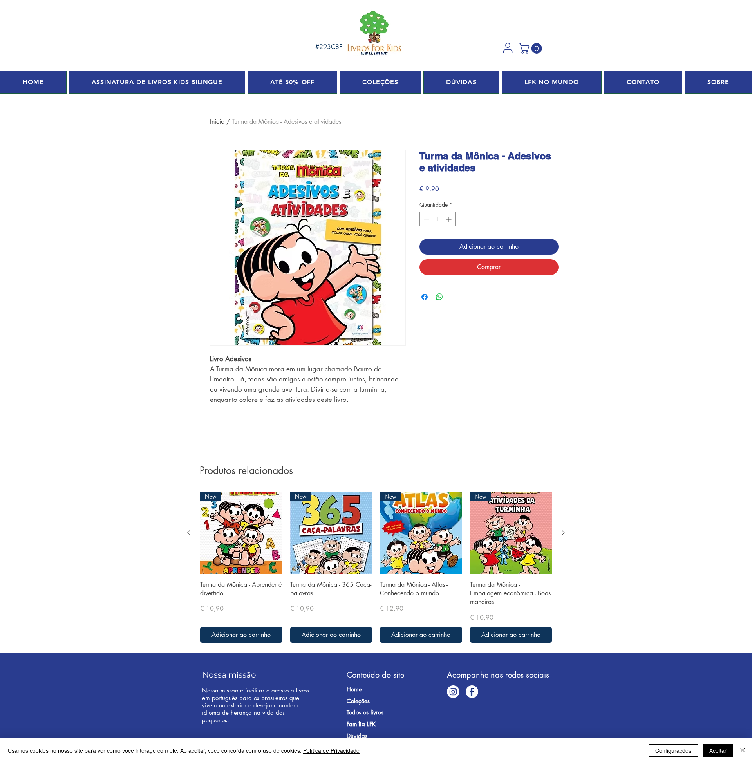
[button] (507, 48)
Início (217, 122)
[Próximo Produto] (563, 532)
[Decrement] (425, 219)
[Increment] (449, 219)
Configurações (673, 750)
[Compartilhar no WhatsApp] (439, 297)
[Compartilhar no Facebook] (424, 297)
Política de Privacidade (331, 750)
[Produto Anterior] (188, 532)
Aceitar (718, 750)
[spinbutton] (437, 219)
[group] (376, 567)
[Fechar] (742, 750)
